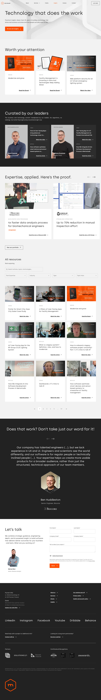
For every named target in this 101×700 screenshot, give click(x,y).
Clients (46, 3)
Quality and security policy (80, 599)
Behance (90, 620)
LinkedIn (10, 620)
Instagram (26, 620)
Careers (64, 3)
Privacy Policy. (91, 560)
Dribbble (75, 620)
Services (52, 595)
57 (61, 409)
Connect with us (9, 637)
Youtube (60, 620)
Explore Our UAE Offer (11, 607)
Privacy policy (77, 595)
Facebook (44, 620)
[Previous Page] (34, 408)
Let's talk (95, 3)
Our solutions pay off (79, 592)
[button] (36, 3)
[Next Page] (66, 408)
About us (52, 592)
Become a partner (55, 637)
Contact (74, 3)
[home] (5, 3)
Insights (55, 3)
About (27, 3)
